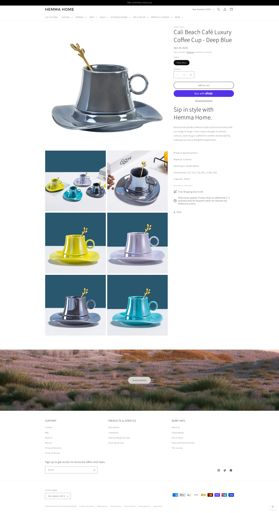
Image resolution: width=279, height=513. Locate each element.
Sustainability (139, 380)
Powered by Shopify (68, 506)
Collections (113, 432)
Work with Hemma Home (183, 442)
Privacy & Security (53, 448)
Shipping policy (145, 506)
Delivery (48, 437)
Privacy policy (115, 506)
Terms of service (130, 506)
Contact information (86, 506)
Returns (48, 442)
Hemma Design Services (119, 437)
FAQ (47, 432)
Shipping (190, 52)
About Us (176, 427)
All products (113, 427)
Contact (48, 427)
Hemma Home (56, 506)
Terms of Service (52, 453)
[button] (67, 17)
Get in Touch (177, 437)
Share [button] (179, 212)
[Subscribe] (94, 470)
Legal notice (157, 506)
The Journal (177, 448)
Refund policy (102, 506)
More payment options (204, 100)
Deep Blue (181, 62)
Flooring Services (116, 442)
